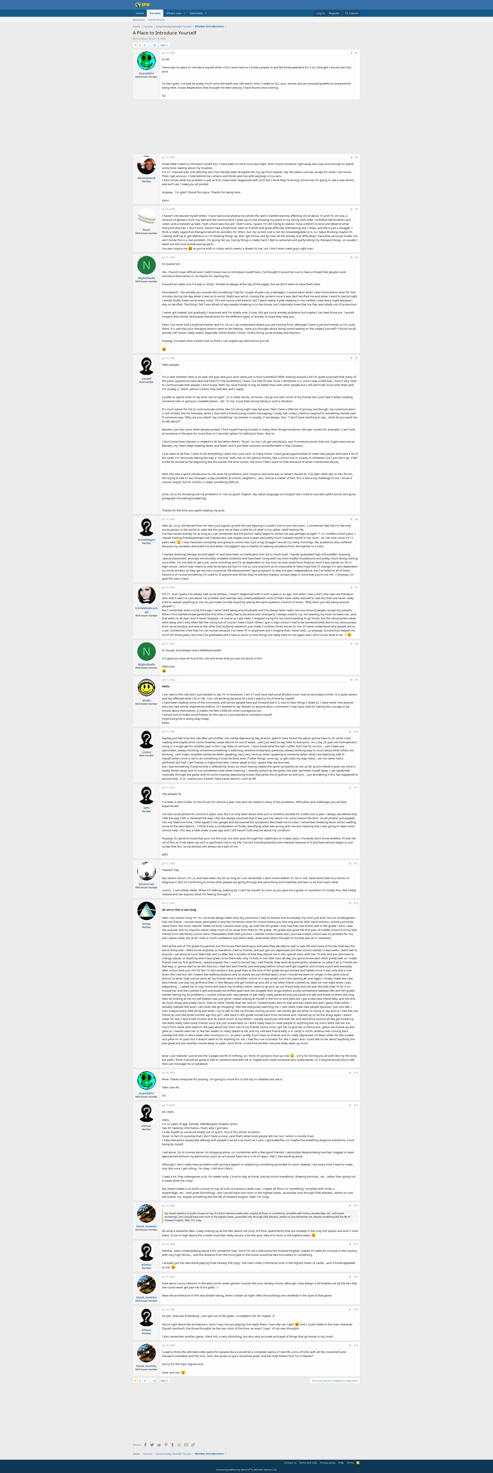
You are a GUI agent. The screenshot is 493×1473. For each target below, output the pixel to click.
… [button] (149, 45)
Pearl (146, 230)
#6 (356, 519)
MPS (146, 808)
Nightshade (146, 278)
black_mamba (146, 1226)
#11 (356, 787)
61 (155, 45)
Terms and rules (308, 1462)
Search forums (156, 19)
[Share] (351, 53)
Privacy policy (328, 1462)
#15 (356, 1105)
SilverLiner (146, 884)
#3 (356, 209)
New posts (139, 19)
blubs (147, 700)
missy (146, 924)
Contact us (290, 1462)
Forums (155, 13)
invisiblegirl (146, 539)
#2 (356, 157)
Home (140, 13)
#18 (356, 1276)
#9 (356, 679)
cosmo (146, 752)
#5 (356, 358)
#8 (356, 643)
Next (163, 45)
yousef (146, 378)
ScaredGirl (141, 38)
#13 (356, 903)
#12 (356, 863)
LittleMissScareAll (146, 610)
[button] (184, 13)
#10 (356, 731)
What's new (173, 13)
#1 (356, 53)
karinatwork (147, 178)
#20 (356, 1345)
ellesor (146, 1126)
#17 (356, 1244)
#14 (356, 1072)
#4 (356, 257)
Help (341, 1462)
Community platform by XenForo (246, 1469)
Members (196, 13)
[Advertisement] (246, 127)
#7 (356, 587)
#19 (356, 1309)
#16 (356, 1205)
